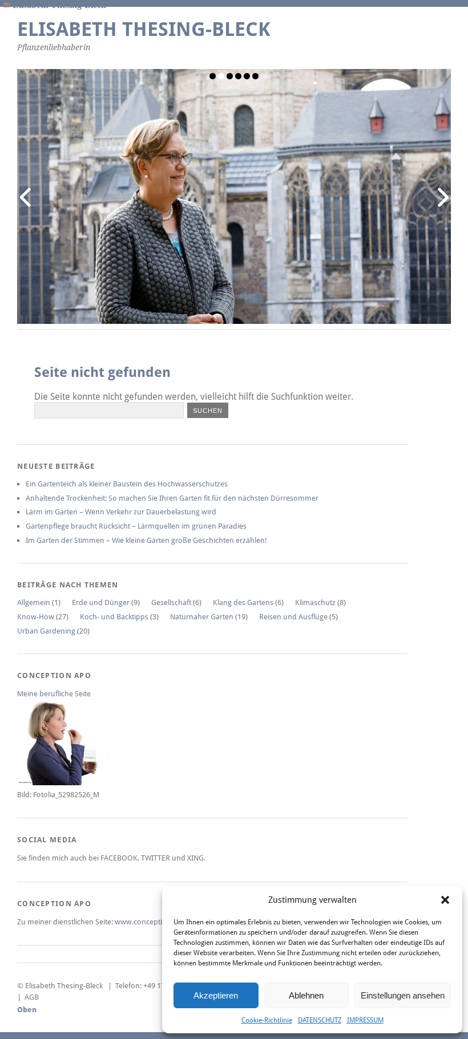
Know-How (35, 616)
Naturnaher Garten (201, 616)
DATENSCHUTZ (319, 1020)
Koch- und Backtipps (114, 616)
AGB (32, 997)
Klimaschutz (315, 602)
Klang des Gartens (243, 602)
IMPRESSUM (365, 1020)
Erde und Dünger (101, 602)
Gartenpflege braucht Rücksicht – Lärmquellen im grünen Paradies (136, 526)
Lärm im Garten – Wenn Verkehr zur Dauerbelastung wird (121, 512)
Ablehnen (306, 995)
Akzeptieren (215, 995)
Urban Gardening (46, 631)
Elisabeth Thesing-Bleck (144, 29)
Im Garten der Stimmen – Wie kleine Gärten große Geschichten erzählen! (146, 540)
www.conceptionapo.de (155, 922)
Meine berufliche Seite (54, 693)
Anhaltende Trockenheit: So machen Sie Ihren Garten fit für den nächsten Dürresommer (172, 498)
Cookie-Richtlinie (266, 1020)
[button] (445, 900)
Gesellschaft (171, 602)
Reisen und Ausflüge (293, 616)
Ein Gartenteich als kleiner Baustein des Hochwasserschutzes (127, 484)
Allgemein (33, 602)
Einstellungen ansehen (403, 995)
